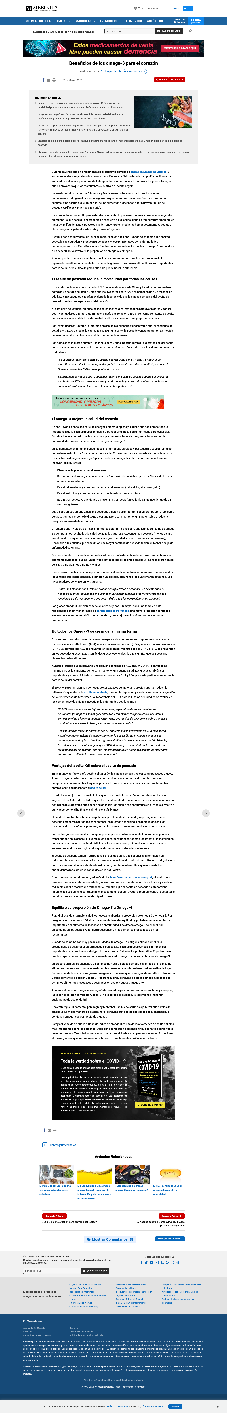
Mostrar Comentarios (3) (112, 1239)
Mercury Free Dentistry (80, 1288)
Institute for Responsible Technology (134, 1292)
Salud (62, 21)
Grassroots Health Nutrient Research (87, 1297)
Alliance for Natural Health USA (131, 1284)
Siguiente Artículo (171, 1216)
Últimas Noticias (39, 21)
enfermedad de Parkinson (113, 610)
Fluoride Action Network (81, 1303)
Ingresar (174, 8)
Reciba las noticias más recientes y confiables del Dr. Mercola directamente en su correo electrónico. (67, 1261)
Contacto (73, 1328)
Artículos (155, 21)
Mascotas (84, 21)
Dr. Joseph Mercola (111, 71)
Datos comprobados (136, 71)
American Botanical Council (129, 1299)
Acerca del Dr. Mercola (179, 20)
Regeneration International (82, 1292)
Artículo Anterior (55, 1216)
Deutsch (139, 14)
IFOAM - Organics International (131, 1303)
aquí (84, 1366)
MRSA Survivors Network (128, 1306)
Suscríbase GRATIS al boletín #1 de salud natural (63, 31)
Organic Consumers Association (85, 1284)
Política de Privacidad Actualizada (86, 1335)
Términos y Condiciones (81, 1331)
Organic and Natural (125, 1295)
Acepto (175, 1406)
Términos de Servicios (152, 1406)
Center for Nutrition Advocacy (84, 1306)
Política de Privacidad (117, 1406)
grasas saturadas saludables (148, 171)
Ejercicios (108, 21)
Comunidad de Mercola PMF (37, 1335)
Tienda (196, 21)
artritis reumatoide (95, 692)
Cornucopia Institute (126, 1288)
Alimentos (134, 21)
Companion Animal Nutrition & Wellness (181, 1286)
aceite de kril (98, 787)
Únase (187, 8)
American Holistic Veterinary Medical (180, 1294)
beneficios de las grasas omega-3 (131, 877)
